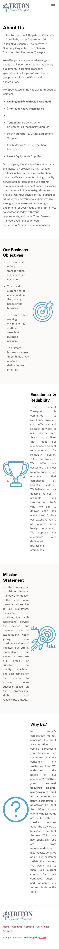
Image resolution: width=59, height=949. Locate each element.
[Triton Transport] (16, 10)
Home (6, 926)
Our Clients (42, 926)
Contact (7, 931)
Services (29, 926)
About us (17, 926)
